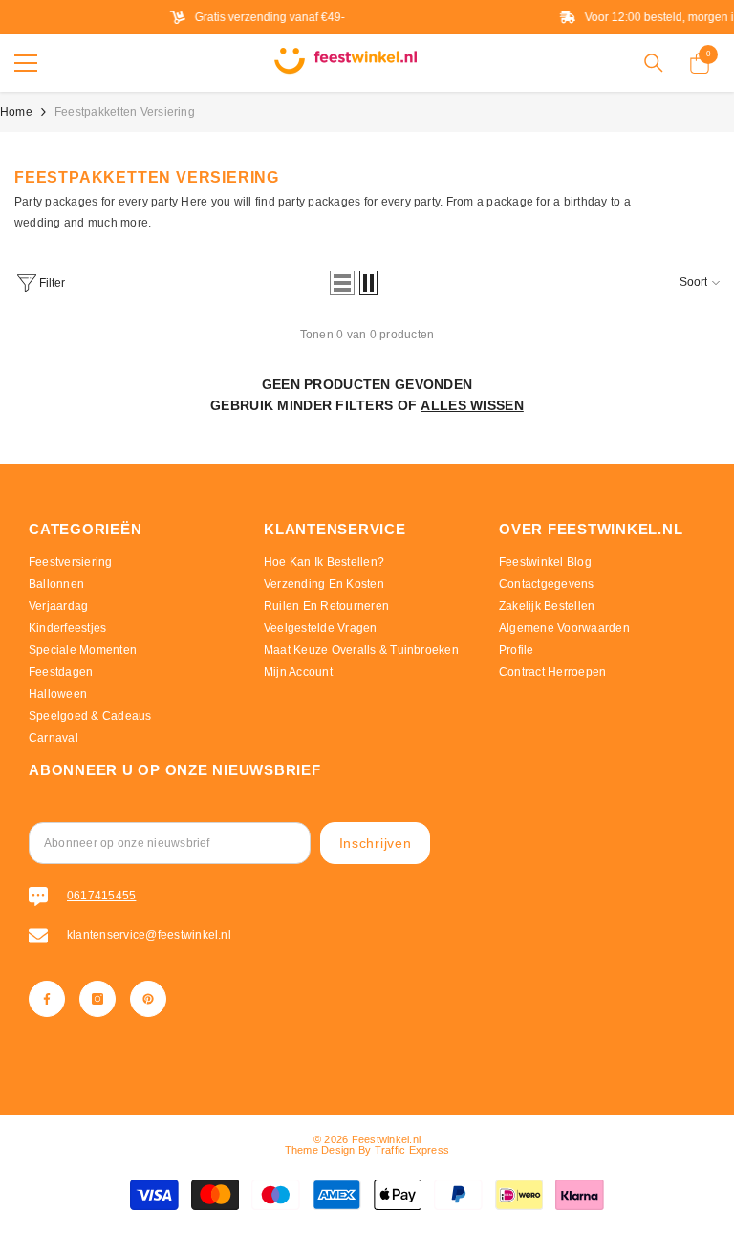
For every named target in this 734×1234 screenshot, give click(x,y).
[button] (342, 283)
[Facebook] (47, 999)
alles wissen (472, 405)
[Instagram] (97, 999)
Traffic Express (412, 1150)
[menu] (25, 63)
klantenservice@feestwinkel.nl (149, 935)
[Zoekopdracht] (653, 63)
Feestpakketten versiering (124, 112)
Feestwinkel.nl (386, 1139)
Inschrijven (375, 843)
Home (16, 112)
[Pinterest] (148, 999)
